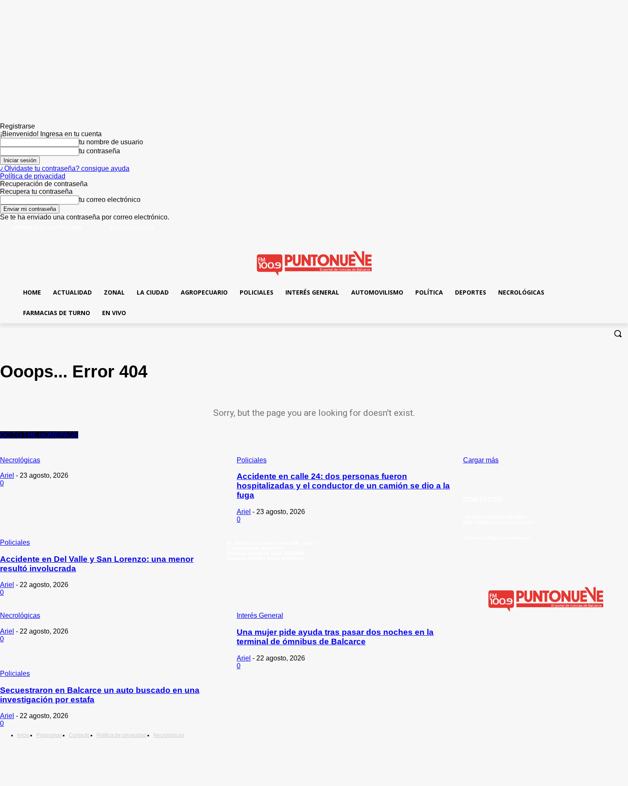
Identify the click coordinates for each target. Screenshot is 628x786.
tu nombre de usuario (111, 142)
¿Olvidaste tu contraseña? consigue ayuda (64, 168)
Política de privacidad (32, 176)
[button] (617, 333)
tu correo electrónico (110, 199)
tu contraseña (99, 151)
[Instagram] (526, 640)
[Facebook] (595, 232)
